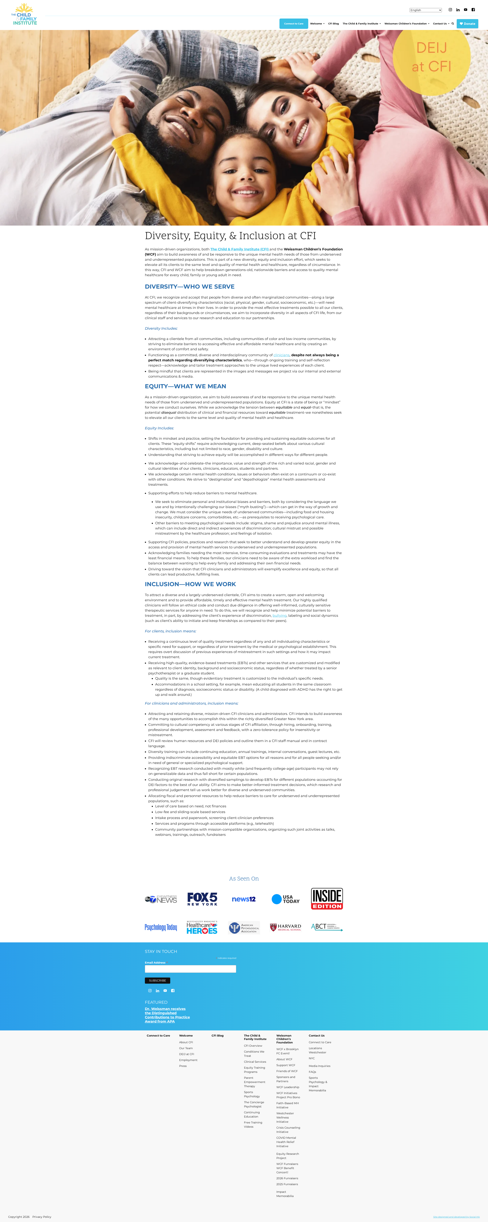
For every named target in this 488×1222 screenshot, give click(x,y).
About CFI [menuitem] (186, 1042)
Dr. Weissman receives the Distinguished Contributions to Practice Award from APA (167, 1015)
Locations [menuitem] (315, 1048)
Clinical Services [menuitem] (255, 1061)
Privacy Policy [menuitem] (41, 1217)
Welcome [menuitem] (316, 23)
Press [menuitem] (183, 1066)
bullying (280, 615)
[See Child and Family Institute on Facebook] (473, 9)
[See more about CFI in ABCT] (327, 928)
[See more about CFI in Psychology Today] (161, 928)
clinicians (282, 355)
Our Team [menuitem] (186, 1048)
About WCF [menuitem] (284, 1059)
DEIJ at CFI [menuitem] (186, 1054)
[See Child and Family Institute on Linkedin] (458, 9)
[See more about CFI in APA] (244, 928)
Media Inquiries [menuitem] (319, 1066)
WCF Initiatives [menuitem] (286, 1093)
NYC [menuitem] (312, 1058)
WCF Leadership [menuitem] (287, 1087)
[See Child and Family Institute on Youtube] (465, 9)
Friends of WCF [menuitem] (287, 1071)
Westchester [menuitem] (317, 1052)
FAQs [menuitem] (312, 1072)
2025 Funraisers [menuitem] (287, 1184)
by (456, 1217)
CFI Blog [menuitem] (333, 23)
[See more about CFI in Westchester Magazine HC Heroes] (202, 928)
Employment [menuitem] (188, 1060)
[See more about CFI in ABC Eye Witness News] (161, 899)
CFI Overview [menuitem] (253, 1045)
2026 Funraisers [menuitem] (287, 1178)
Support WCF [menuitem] (285, 1065)
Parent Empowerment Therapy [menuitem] (254, 1082)
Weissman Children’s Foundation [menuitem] (405, 23)
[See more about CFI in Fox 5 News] (202, 899)
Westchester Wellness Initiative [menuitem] (285, 1117)
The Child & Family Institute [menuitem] (360, 23)
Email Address (156, 963)
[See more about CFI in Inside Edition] (327, 899)
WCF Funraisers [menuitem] (287, 1164)
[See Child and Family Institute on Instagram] (450, 9)
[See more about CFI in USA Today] (286, 899)
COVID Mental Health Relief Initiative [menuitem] (286, 1142)
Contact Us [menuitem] (440, 23)
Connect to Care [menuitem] (293, 23)
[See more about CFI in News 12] (244, 899)
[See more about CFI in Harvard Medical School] (286, 928)
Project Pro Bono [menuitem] (288, 1097)
